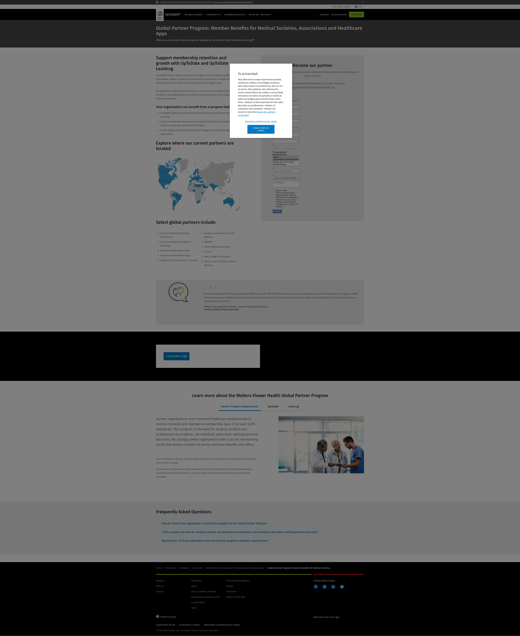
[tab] (204, 288)
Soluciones (170, 568)
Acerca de (254, 14)
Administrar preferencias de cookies (261, 121)
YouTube (342, 587)
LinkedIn (333, 587)
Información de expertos (238, 580)
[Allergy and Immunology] (286, 162)
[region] (261, 101)
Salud (194, 586)
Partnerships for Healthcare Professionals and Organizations (235, 568)
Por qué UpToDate (193, 14)
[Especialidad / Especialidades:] (286, 159)
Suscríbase (356, 14)
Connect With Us (176, 356)
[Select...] (286, 157)
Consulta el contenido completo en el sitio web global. (232, 2)
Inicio (158, 568)
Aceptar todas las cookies (261, 129)
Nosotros (160, 580)
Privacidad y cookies (189, 625)
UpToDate (184, 568)
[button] (214, 523)
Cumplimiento (198, 602)
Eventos (159, 591)
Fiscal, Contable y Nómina (203, 591)
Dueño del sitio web (235, 597)
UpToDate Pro (213, 14)
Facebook (316, 587)
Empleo (229, 586)
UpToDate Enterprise (234, 14)
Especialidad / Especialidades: (279, 153)
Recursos (265, 14)
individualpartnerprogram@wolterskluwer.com (312, 87)
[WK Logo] (166, 616)
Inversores (231, 591)
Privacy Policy (290, 199)
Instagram (324, 587)
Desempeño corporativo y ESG (205, 597)
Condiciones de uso (165, 625)
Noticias (160, 586)
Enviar (277, 211)
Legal (193, 607)
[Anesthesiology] (286, 164)
